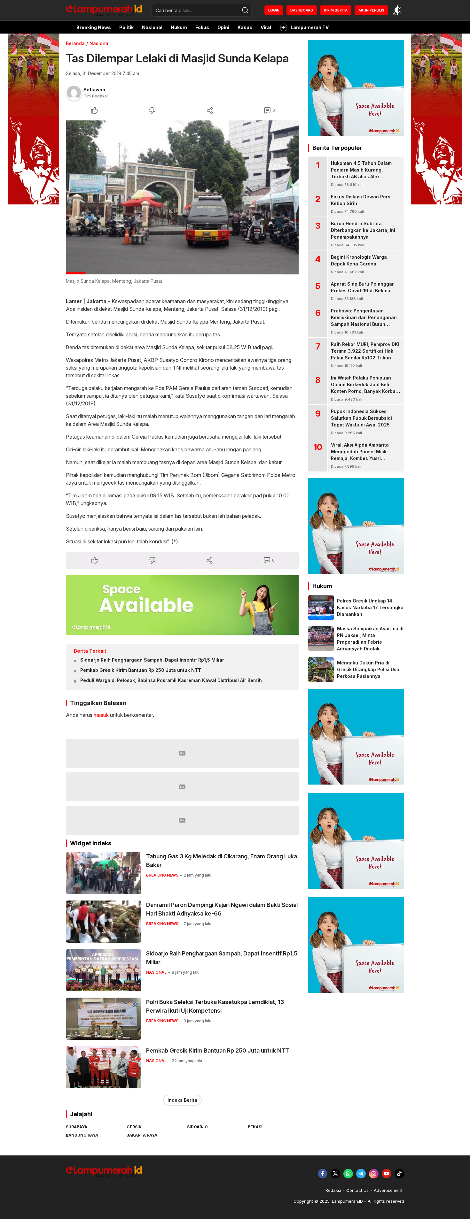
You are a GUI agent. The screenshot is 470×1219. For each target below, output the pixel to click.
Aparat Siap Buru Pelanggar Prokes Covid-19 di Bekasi (362, 287)
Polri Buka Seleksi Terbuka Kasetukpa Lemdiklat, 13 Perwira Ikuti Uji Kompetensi (215, 1006)
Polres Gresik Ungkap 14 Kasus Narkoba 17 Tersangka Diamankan (370, 607)
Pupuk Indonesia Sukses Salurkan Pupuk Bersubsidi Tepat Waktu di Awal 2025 (361, 418)
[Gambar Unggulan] (182, 197)
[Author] (74, 93)
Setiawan (94, 89)
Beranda (75, 43)
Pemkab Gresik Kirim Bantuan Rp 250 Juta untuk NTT (140, 670)
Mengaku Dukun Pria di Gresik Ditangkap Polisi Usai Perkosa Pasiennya (369, 669)
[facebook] (322, 1173)
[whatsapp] (348, 1173)
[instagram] (374, 1173)
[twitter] (335, 1173)
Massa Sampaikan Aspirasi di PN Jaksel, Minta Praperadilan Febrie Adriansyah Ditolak (370, 638)
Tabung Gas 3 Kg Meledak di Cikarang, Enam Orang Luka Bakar (221, 860)
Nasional (100, 43)
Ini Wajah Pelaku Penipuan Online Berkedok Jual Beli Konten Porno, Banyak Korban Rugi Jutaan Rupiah (364, 388)
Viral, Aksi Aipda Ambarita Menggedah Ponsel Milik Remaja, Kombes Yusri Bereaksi (360, 455)
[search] (245, 10)
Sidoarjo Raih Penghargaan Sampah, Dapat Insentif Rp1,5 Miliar (152, 660)
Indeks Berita (182, 1100)
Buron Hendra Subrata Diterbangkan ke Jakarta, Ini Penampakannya (363, 230)
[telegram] (361, 1173)
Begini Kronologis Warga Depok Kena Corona (359, 260)
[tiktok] (399, 1173)
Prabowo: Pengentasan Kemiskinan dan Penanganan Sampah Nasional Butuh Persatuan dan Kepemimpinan (365, 321)
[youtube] (386, 1173)
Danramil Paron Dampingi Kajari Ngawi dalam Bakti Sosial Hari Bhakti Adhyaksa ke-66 (222, 909)
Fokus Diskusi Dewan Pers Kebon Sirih (360, 200)
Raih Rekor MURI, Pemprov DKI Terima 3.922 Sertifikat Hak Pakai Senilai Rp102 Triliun (365, 350)
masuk (101, 715)
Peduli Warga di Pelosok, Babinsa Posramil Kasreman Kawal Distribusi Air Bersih (171, 680)
